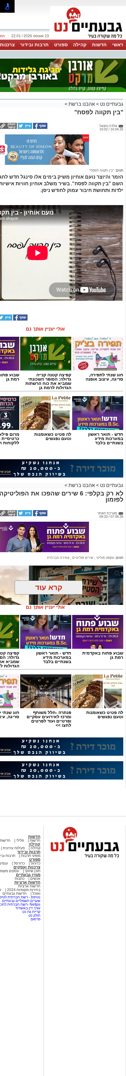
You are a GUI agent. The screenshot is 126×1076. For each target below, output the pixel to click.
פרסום (35, 919)
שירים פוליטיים (82, 557)
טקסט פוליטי (104, 557)
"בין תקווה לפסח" (101, 170)
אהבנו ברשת (81, 104)
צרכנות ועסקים (26, 867)
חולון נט (34, 915)
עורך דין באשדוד (27, 908)
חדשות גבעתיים (14, 893)
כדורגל (35, 863)
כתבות (19, 878)
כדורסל (19, 863)
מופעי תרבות (30, 856)
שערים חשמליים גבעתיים (20, 901)
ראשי (117, 44)
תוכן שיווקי (32, 871)
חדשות (99, 44)
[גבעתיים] (88, 39)
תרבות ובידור (34, 44)
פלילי (19, 840)
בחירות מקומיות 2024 (23, 890)
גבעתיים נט (111, 104)
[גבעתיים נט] (85, 859)
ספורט (61, 44)
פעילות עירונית (13, 848)
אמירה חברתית (58, 557)
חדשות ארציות (27, 882)
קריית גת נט (31, 912)
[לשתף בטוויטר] (24, 128)
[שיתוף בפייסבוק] (39, 128)
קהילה (80, 44)
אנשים (34, 878)
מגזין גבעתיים (28, 874)
